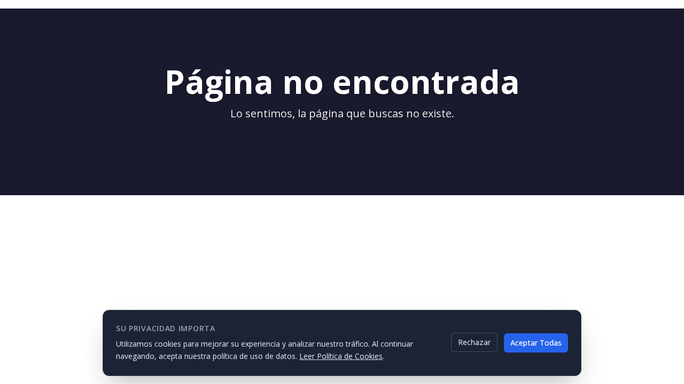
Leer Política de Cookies (341, 355)
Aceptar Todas (536, 342)
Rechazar (474, 342)
